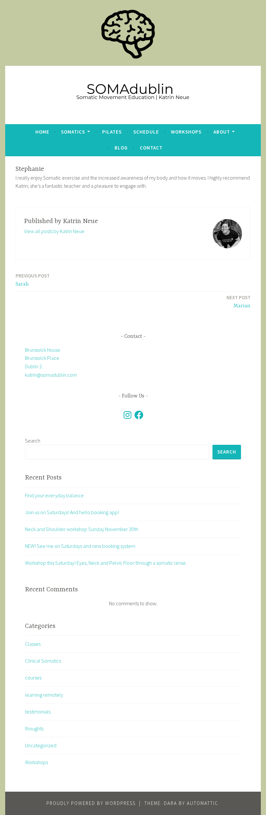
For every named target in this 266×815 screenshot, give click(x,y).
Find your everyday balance (54, 495)
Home (42, 132)
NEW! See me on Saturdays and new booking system (80, 546)
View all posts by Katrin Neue (54, 231)
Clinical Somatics (43, 660)
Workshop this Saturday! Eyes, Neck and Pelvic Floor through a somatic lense (105, 563)
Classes (33, 644)
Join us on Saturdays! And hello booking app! (72, 512)
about (221, 132)
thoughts (34, 728)
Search (32, 440)
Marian (238, 301)
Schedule (146, 132)
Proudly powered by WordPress (91, 803)
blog (121, 148)
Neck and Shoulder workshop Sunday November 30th (81, 529)
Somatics (73, 132)
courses (33, 677)
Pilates (112, 132)
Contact (151, 148)
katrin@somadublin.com (51, 375)
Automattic (202, 803)
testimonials (38, 711)
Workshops (186, 132)
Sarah (33, 280)
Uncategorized (40, 745)
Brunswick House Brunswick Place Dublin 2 (42, 358)
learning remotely (44, 694)
